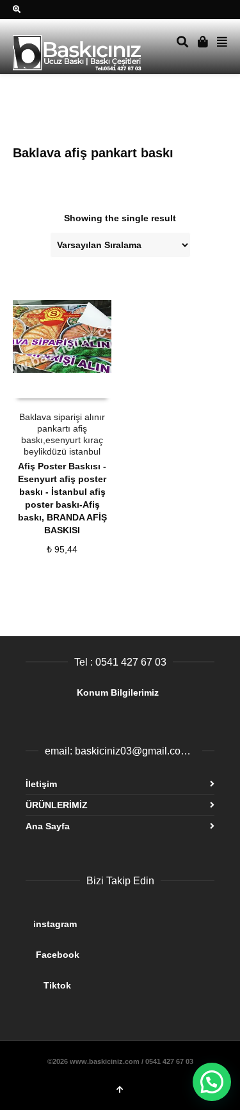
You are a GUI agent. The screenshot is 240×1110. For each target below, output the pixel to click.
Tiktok (119, 980)
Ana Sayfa (48, 826)
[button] (212, 1082)
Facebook (119, 949)
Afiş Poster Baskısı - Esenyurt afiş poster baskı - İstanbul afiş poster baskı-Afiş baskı (62, 491)
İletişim (41, 784)
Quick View (41, 385)
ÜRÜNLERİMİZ (57, 805)
